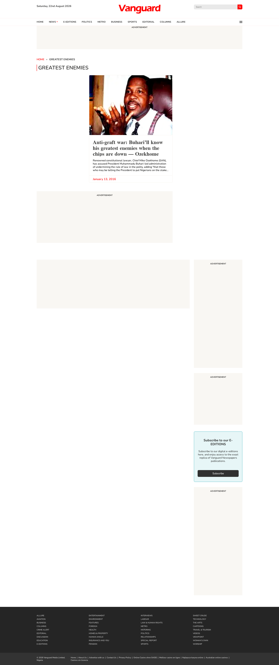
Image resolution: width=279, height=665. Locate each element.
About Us (82, 657)
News (52, 22)
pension (93, 644)
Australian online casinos (217, 657)
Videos (196, 633)
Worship (197, 644)
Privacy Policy (125, 657)
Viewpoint (198, 637)
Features (93, 622)
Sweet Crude (200, 615)
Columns (165, 22)
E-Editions (42, 644)
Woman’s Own (200, 640)
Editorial (148, 22)
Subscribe (218, 473)
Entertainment (97, 615)
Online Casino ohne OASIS (145, 657)
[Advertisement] (218, 314)
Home (40, 22)
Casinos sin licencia (79, 660)
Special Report (149, 640)
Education (42, 640)
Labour (145, 619)
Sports (132, 22)
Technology (199, 619)
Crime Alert (43, 630)
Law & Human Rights (151, 622)
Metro (102, 22)
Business (116, 22)
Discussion (42, 637)
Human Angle (96, 637)
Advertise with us (96, 657)
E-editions (69, 22)
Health (92, 630)
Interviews (146, 615)
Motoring (146, 630)
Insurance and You (99, 640)
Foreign (93, 626)
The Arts (197, 622)
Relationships (148, 637)
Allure (40, 615)
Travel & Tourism (202, 630)
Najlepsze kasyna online (192, 657)
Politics (87, 22)
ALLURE (181, 22)
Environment (96, 619)
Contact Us (111, 657)
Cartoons (198, 626)
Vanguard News (139, 9)
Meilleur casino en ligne (169, 657)
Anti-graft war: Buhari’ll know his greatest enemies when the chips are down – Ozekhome (128, 147)
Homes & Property (98, 633)
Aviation (41, 619)
